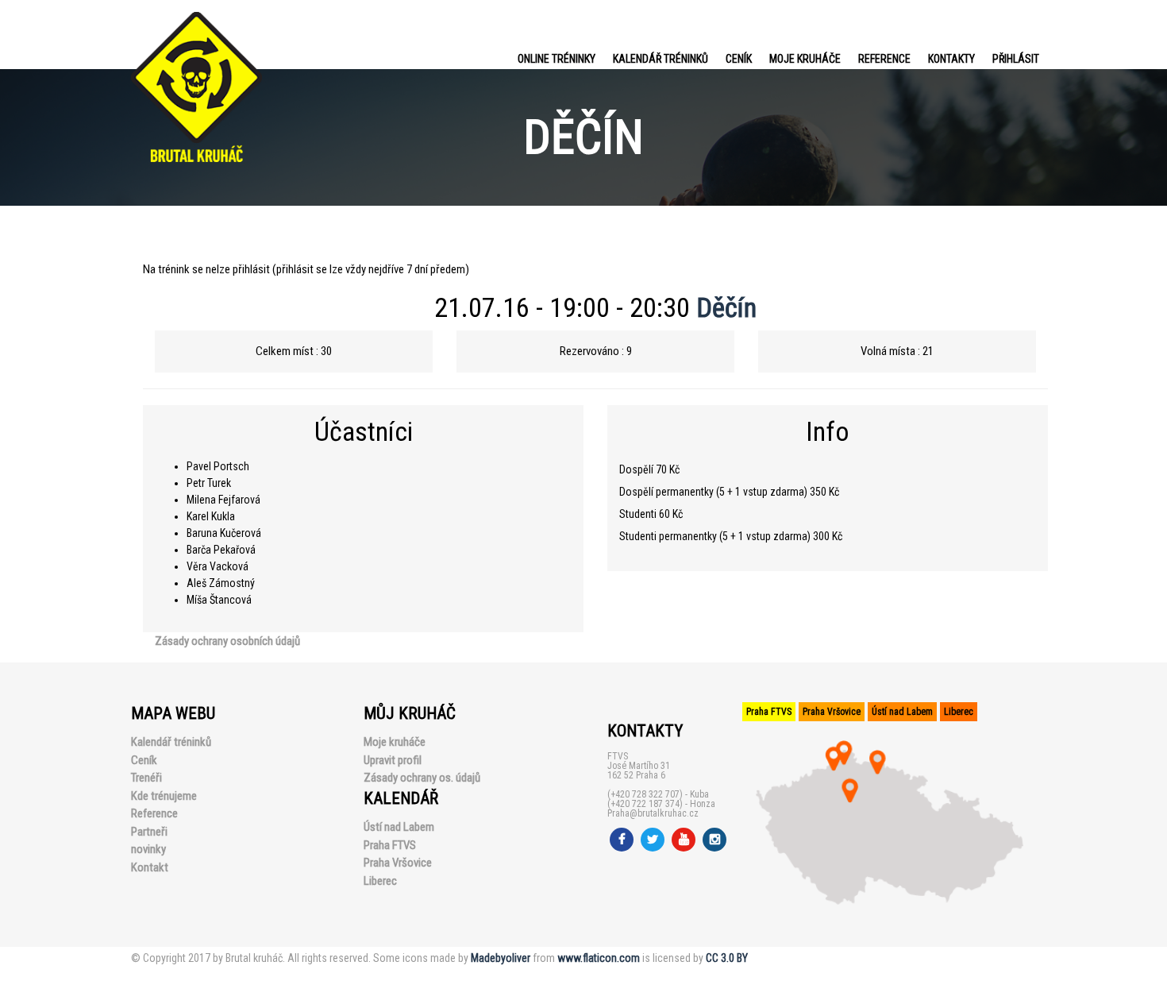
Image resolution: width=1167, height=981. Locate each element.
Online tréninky (556, 58)
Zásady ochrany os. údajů (422, 778)
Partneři (149, 832)
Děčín (726, 307)
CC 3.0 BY (727, 958)
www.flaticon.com (598, 958)
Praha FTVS (390, 845)
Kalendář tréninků (660, 58)
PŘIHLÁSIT (1015, 58)
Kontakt (149, 867)
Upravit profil (393, 760)
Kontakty (951, 58)
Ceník (739, 58)
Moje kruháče (805, 58)
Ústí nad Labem (399, 827)
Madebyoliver (500, 958)
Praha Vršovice (398, 862)
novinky (148, 849)
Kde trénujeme (164, 796)
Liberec (380, 881)
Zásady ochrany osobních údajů (227, 641)
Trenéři (146, 778)
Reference (884, 58)
